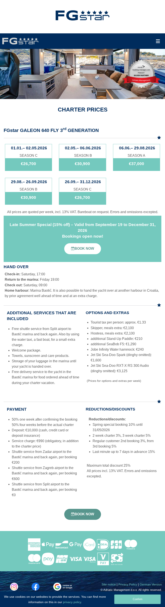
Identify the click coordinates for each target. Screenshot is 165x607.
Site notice (109, 584)
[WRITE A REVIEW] (62, 587)
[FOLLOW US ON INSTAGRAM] (19, 587)
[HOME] (82, 15)
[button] (82, 248)
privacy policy (72, 602)
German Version (151, 584)
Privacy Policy (127, 584)
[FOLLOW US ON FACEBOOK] (41, 587)
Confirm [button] (137, 599)
